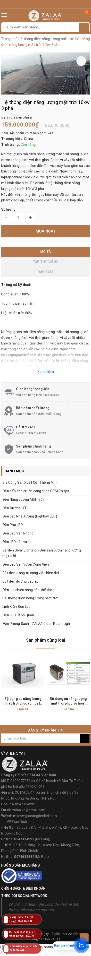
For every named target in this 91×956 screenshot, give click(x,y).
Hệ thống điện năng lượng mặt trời (30, 598)
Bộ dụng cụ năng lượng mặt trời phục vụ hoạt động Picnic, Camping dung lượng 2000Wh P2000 (22, 701)
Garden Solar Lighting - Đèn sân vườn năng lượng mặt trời (41, 553)
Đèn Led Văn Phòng (17, 533)
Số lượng (8, 209)
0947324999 (37, 433)
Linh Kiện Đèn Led (16, 607)
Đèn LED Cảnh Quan (18, 615)
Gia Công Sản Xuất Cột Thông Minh (30, 482)
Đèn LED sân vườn (17, 542)
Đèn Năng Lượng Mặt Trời (23, 499)
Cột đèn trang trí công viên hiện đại (30, 573)
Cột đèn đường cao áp (20, 581)
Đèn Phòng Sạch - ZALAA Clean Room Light (37, 624)
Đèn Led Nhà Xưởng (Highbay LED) (29, 516)
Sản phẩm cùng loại (45, 640)
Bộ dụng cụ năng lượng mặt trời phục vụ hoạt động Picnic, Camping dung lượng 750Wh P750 (68, 701)
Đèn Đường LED (14, 508)
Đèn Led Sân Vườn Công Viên (25, 564)
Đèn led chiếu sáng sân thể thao (28, 590)
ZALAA (55, 939)
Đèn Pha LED (12, 525)
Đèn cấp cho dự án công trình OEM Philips (35, 491)
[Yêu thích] (81, 61)
